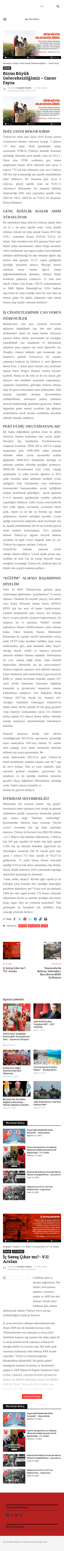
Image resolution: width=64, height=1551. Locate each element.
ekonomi (22, 926)
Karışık (16, 63)
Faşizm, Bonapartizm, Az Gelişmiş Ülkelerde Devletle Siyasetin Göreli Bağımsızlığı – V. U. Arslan (41, 1150)
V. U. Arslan (26, 1247)
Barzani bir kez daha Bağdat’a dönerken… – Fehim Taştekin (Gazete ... (16, 1102)
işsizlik (44, 926)
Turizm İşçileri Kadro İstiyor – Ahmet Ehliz (45, 1068)
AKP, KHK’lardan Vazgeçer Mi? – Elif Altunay (43, 1024)
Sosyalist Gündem (24, 88)
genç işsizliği (33, 926)
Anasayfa (7, 63)
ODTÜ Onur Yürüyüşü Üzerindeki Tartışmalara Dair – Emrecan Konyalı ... (16, 1038)
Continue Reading (32, 1396)
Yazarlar (16, 1247)
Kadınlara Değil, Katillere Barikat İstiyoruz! (12, 1071)
